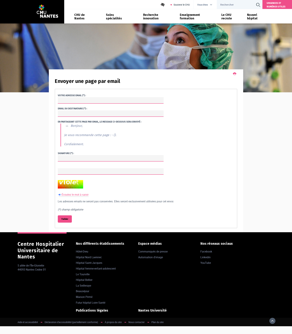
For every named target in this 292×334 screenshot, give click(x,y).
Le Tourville (83, 274)
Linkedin (205, 257)
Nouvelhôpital (252, 16)
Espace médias (150, 244)
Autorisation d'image (150, 257)
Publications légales (92, 310)
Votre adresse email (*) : (72, 95)
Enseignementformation (190, 16)
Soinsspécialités (114, 16)
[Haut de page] (272, 321)
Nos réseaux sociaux (216, 244)
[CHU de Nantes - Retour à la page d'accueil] (47, 12)
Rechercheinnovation (151, 16)
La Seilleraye (83, 285)
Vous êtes (202, 4)
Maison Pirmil (84, 297)
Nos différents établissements (100, 244)
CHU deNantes (79, 16)
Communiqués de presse (153, 251)
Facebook (206, 251)
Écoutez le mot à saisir (75, 194)
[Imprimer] (234, 74)
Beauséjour (82, 291)
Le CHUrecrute (226, 16)
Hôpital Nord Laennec (89, 257)
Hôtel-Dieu (82, 251)
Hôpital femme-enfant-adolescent (96, 268)
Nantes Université (152, 310)
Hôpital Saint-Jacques (89, 263)
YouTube (205, 263)
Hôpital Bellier (84, 280)
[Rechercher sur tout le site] (258, 5)
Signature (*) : (66, 153)
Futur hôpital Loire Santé (90, 302)
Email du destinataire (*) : (72, 108)
